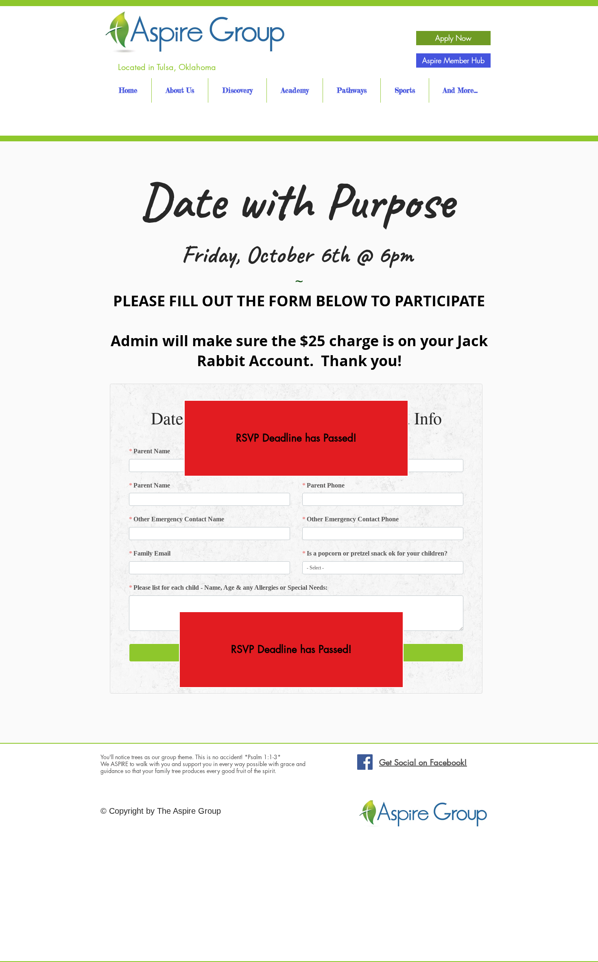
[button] (296, 438)
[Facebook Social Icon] (365, 762)
